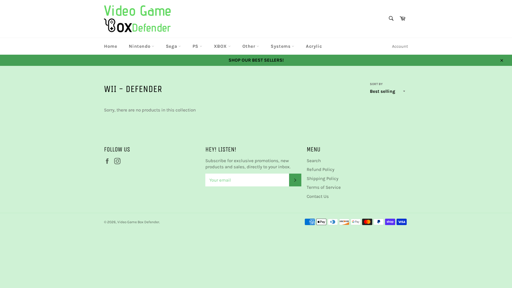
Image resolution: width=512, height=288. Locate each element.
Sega (172, 46)
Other (249, 46)
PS (196, 46)
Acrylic (314, 46)
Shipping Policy (322, 178)
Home (110, 46)
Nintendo (140, 46)
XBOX (221, 46)
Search (314, 160)
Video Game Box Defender (138, 222)
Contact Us (318, 196)
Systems (281, 46)
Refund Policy (320, 169)
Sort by (376, 84)
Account (400, 46)
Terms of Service (324, 187)
